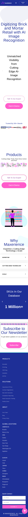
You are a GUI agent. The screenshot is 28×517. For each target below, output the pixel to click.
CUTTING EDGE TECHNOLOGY (11, 265)
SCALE (4, 274)
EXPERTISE (5, 257)
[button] (16, 3)
